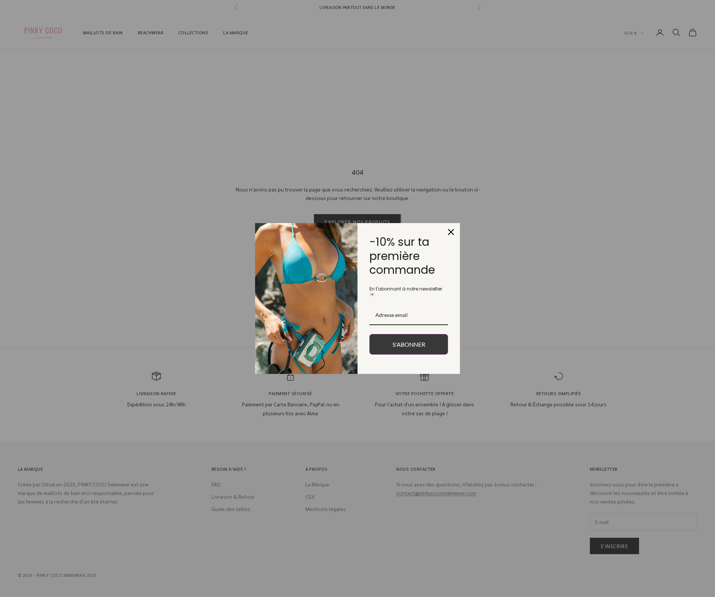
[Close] (451, 232)
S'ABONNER (409, 344)
